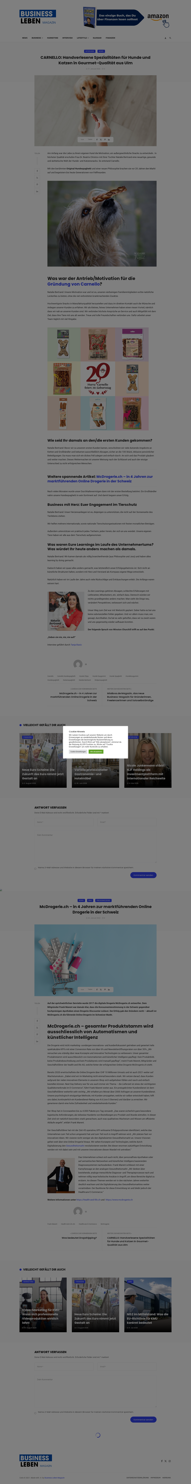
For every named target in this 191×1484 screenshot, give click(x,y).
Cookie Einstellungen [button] (78, 752)
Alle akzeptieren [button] (96, 752)
